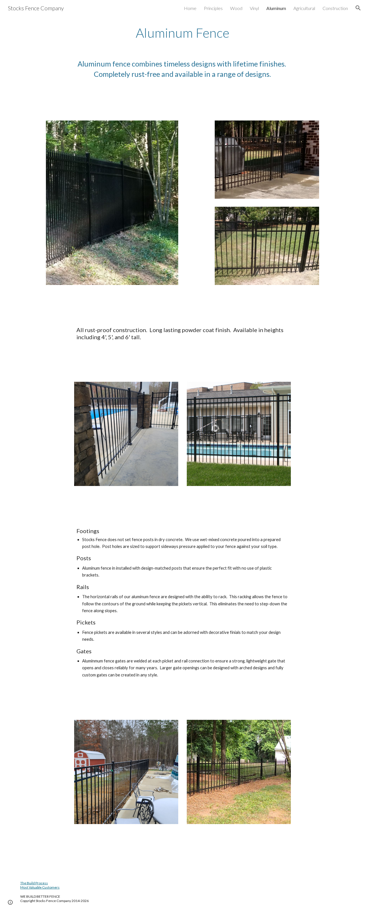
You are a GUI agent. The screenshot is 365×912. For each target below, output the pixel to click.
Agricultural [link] (304, 8)
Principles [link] (213, 8)
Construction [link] (335, 8)
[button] (358, 8)
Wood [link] (236, 8)
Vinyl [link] (254, 8)
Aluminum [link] (276, 8)
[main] (182, 33)
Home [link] (190, 8)
